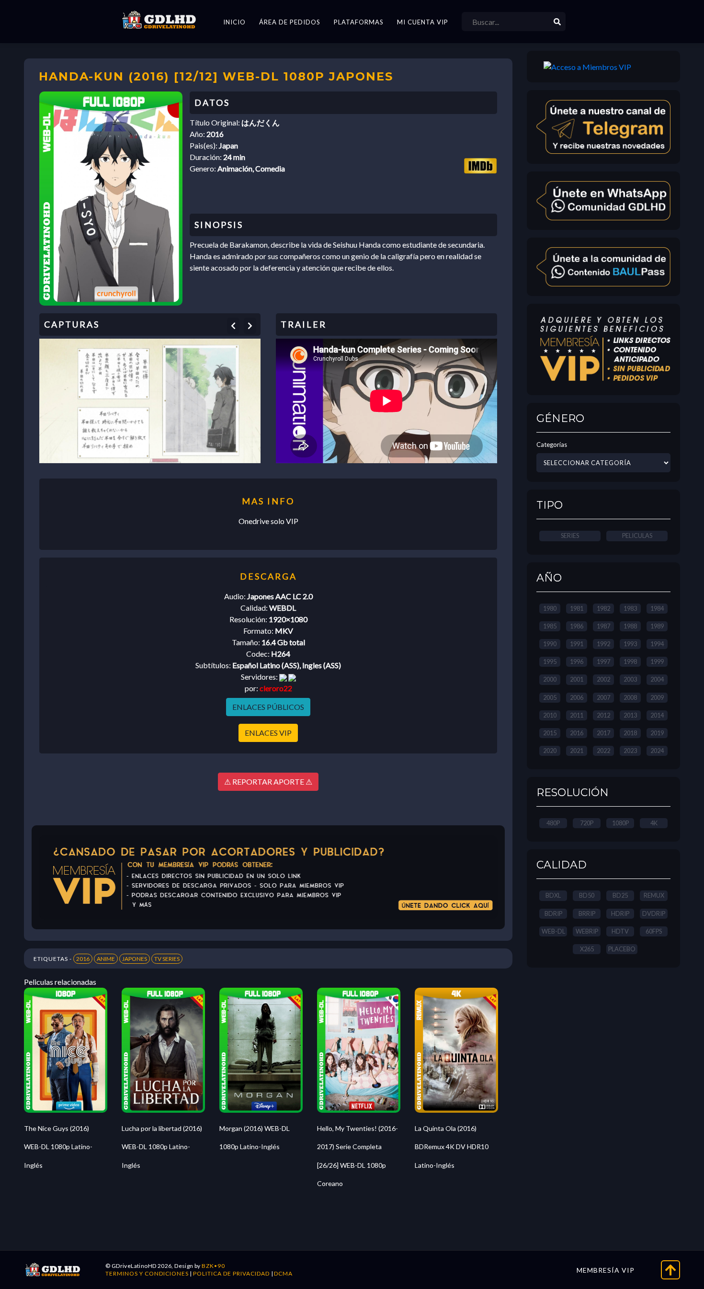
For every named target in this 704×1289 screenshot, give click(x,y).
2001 (576, 679)
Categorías (551, 444)
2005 (549, 697)
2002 (603, 679)
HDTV (620, 931)
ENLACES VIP (268, 732)
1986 (576, 626)
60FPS (654, 931)
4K (654, 823)
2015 (549, 733)
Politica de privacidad (231, 1273)
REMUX (654, 895)
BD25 (620, 895)
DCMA (283, 1273)
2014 (657, 715)
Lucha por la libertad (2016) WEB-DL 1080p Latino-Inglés (162, 1146)
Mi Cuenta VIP (422, 22)
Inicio (234, 22)
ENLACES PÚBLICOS (268, 706)
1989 (657, 626)
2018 (630, 733)
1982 (603, 608)
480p (553, 823)
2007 (603, 697)
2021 (576, 750)
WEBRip (587, 931)
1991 (576, 644)
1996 (576, 661)
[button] (233, 326)
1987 (603, 626)
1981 (576, 608)
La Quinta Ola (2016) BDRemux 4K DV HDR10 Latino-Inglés (451, 1146)
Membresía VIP (606, 1270)
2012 (603, 715)
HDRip (620, 913)
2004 (657, 679)
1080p (620, 823)
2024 (657, 750)
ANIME (106, 958)
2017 (603, 733)
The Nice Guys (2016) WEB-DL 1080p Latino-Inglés (58, 1146)
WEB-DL (553, 931)
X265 (587, 949)
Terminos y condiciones (147, 1273)
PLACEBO (622, 949)
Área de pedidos (289, 22)
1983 (630, 608)
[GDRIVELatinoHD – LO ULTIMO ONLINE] (159, 20)
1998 (630, 661)
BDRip (553, 913)
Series (570, 535)
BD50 (586, 895)
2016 (83, 958)
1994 (657, 644)
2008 (630, 697)
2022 (603, 750)
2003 (630, 679)
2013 (630, 715)
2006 (576, 697)
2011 (576, 715)
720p (586, 823)
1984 (657, 608)
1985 (549, 626)
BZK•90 (213, 1265)
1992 (603, 644)
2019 (657, 733)
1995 (549, 661)
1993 (630, 644)
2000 (549, 679)
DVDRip (653, 913)
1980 (549, 608)
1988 (630, 626)
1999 (657, 661)
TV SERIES (167, 958)
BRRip (587, 913)
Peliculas (637, 535)
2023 (630, 750)
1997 (603, 661)
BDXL (553, 895)
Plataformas (359, 22)
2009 (657, 697)
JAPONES (134, 958)
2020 (549, 750)
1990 (549, 644)
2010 (549, 715)
